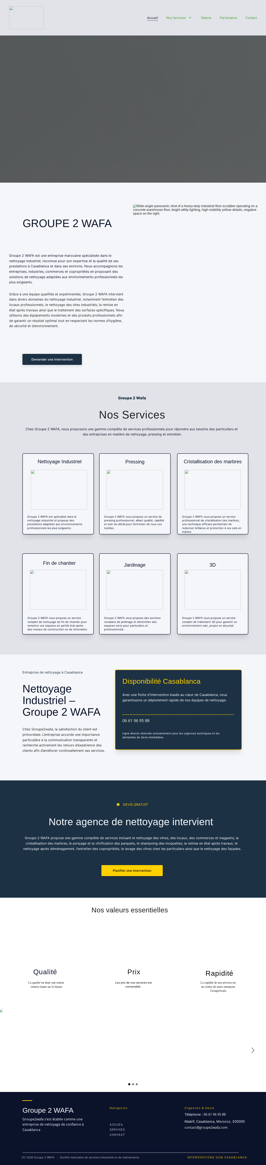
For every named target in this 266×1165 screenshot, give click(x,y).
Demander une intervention (52, 359)
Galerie (206, 18)
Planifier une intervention (132, 871)
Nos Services (176, 18)
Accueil (152, 18)
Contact (251, 18)
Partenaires (228, 18)
